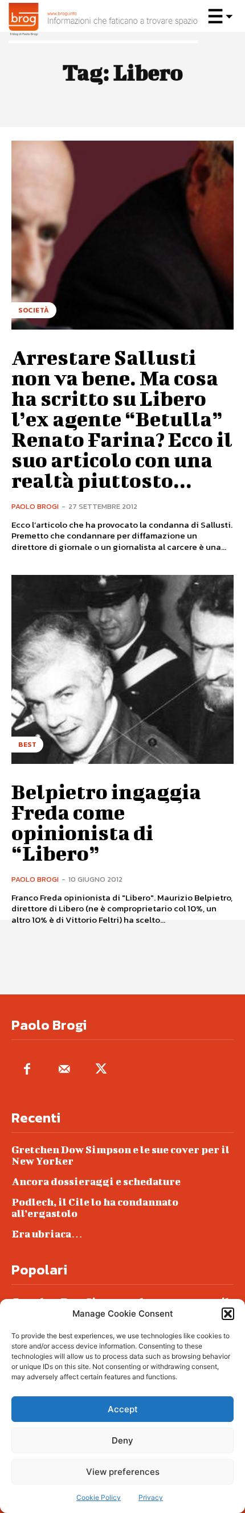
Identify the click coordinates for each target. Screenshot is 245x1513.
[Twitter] (101, 1070)
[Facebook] (27, 1070)
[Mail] (64, 1070)
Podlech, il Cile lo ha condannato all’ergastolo (94, 1207)
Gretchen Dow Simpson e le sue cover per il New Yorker (120, 1155)
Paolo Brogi (35, 506)
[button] (228, 1313)
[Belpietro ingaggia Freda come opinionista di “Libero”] (122, 669)
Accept (123, 1409)
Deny (122, 1440)
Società (34, 310)
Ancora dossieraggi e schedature (96, 1181)
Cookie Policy (98, 1497)
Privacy (150, 1497)
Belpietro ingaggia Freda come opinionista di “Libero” (106, 822)
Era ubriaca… (47, 1234)
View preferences (123, 1471)
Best (27, 744)
